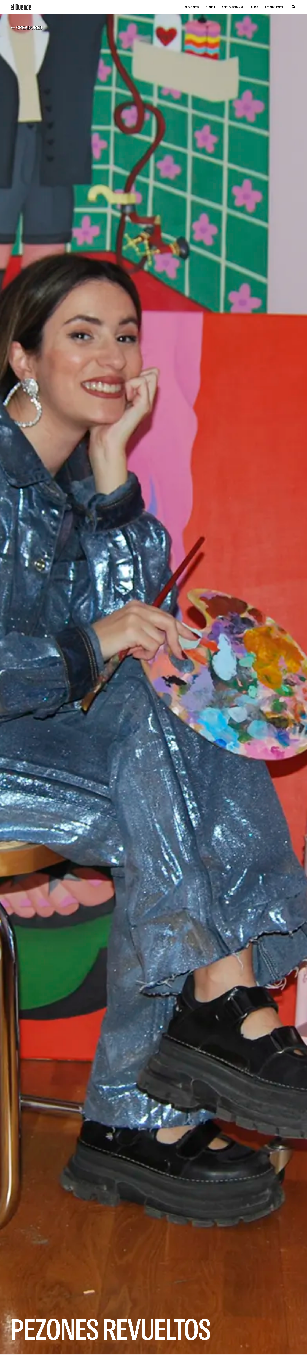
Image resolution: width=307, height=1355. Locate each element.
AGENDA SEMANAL (232, 7)
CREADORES (191, 7)
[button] (293, 7)
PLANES (210, 7)
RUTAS (254, 7)
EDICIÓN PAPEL (274, 7)
